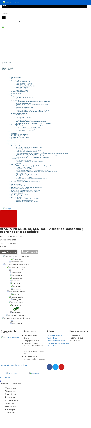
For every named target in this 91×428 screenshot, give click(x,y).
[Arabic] (71, 20)
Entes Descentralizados (19, 113)
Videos (13, 139)
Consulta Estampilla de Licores (26, 151)
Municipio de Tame (22, 90)
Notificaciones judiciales (24, 177)
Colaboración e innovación (20, 194)
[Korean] (80, 20)
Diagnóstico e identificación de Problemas (25, 190)
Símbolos (14, 79)
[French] (78, 20)
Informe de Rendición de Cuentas (27, 201)
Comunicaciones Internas (20, 134)
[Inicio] (7, 209)
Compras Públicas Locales (20, 189)
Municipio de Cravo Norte (24, 84)
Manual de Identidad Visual (20, 137)
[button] (0, 381)
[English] (75, 20)
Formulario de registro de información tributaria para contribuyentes (39, 156)
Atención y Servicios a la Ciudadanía (13, 143)
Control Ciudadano (17, 196)
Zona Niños (15, 159)
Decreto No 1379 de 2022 (24, 200)
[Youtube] (61, 367)
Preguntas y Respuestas (24, 169)
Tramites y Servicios (18, 146)
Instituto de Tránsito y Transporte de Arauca (31, 121)
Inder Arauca (20, 119)
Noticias (14, 133)
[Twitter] (56, 367)
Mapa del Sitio (16, 93)
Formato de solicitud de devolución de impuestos (32, 157)
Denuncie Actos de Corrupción (26, 174)
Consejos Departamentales (25, 130)
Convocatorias (21, 173)
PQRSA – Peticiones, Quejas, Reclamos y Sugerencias (34, 166)
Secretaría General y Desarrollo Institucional (31, 112)
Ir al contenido (5, 378)
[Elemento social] (2, 11)
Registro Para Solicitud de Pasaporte (28, 154)
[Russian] (84, 20)
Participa (10, 183)
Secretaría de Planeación (24, 109)
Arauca (9, 76)
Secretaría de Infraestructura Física (27, 107)
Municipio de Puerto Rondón (26, 86)
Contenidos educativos (23, 160)
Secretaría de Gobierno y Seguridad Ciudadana (32, 104)
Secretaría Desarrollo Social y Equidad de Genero (32, 110)
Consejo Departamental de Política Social (30, 126)
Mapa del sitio (20, 180)
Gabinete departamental (24, 97)
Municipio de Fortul (22, 87)
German (9, 7)
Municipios (15, 80)
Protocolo (19, 99)
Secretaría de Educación (24, 103)
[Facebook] (50, 367)
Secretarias (15, 100)
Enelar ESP (20, 114)
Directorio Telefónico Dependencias (28, 127)
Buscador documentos (23, 167)
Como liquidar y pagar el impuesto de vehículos (32, 170)
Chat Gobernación (22, 176)
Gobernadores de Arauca (19, 92)
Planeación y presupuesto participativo (24, 191)
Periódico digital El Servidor (20, 136)
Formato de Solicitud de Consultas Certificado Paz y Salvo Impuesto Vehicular (42, 153)
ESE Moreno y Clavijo (23, 117)
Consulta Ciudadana (18, 193)
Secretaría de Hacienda (23, 106)
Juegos (18, 163)
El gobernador (16, 96)
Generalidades (16, 77)
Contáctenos (5, 64)
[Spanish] (86, 20)
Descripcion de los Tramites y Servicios (29, 150)
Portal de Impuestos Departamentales (29, 147)
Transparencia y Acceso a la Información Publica (15, 140)
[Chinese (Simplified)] (73, 20)
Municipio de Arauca (23, 82)
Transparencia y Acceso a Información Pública (31, 179)
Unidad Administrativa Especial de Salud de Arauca (33, 123)
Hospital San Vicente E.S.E (25, 120)
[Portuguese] (82, 20)
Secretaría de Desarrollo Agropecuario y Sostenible (33, 102)
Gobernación (11, 94)
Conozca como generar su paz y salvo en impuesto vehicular (36, 171)
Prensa (9, 131)
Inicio (8, 74)
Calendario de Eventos (18, 186)
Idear (17, 116)
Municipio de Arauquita (24, 83)
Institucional (15, 124)
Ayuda (13, 164)
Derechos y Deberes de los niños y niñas (29, 161)
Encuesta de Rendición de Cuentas (27, 199)
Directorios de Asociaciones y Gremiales (29, 129)
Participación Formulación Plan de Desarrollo (26, 187)
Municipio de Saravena (23, 89)
